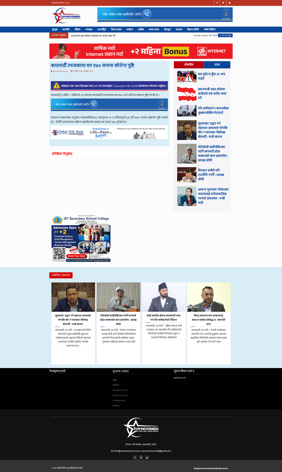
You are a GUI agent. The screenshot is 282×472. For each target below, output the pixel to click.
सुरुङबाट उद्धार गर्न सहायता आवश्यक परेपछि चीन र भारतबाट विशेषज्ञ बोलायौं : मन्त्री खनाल (213, 130)
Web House (223, 468)
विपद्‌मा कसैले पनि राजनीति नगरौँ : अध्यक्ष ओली (211, 175)
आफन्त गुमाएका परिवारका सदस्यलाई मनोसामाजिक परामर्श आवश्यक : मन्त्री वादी (213, 196)
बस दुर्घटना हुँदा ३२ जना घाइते (211, 76)
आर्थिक (141, 29)
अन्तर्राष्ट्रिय (101, 29)
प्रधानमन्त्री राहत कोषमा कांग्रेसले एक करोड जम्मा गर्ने (77, 36)
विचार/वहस (116, 29)
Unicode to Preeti (120, 390)
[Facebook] (135, 457)
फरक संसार (154, 29)
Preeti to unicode (120, 395)
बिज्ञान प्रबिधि (193, 29)
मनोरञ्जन (89, 29)
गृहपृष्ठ (54, 29)
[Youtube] (147, 457)
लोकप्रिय (189, 64)
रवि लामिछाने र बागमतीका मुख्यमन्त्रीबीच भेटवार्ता (129, 36)
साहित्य (130, 29)
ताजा (217, 64)
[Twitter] (141, 457)
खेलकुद (167, 29)
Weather (116, 405)
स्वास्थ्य (179, 29)
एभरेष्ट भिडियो (209, 29)
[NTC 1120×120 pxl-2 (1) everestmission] (109, 107)
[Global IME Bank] (109, 134)
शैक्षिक (77, 29)
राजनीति (66, 29)
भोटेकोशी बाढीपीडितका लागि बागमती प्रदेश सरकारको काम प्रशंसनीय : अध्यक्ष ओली (213, 153)
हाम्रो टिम (116, 385)
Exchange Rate (119, 400)
